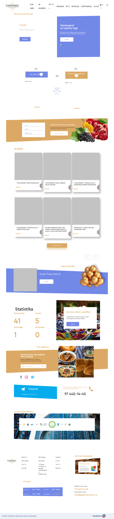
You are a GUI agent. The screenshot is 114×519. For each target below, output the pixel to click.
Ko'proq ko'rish (57, 245)
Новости (24, 457)
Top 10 (51, 4)
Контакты (42, 460)
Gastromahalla (86, 6)
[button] (32, 56)
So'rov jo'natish (59, 133)
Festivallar (75, 6)
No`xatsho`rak (34, 74)
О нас (58, 460)
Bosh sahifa (32, 6)
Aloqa (96, 6)
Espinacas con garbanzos (76, 73)
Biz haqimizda (42, 6)
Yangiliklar (60, 6)
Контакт (24, 468)
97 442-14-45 (75, 394)
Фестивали (25, 460)
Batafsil (25, 39)
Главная (58, 457)
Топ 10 (24, 464)
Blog (68, 6)
